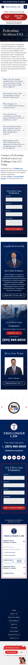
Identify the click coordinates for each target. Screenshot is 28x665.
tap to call (14, 17)
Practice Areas (14, 617)
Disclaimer (14, 631)
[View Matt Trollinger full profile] (14, 251)
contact (9, 176)
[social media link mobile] (5, 457)
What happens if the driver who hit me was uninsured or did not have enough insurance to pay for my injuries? (13, 144)
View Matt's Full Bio (13, 295)
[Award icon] (14, 403)
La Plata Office (8, 573)
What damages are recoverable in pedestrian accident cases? (13, 106)
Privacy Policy (14, 634)
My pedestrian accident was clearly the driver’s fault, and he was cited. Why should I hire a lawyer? (12, 130)
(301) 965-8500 (14, 340)
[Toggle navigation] (25, 7)
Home (14, 610)
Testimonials (14, 620)
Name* (8, 196)
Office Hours (19, 561)
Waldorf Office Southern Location (9, 541)
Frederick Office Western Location (9, 567)
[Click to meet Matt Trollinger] (14, 358)
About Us (14, 614)
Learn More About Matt (13, 383)
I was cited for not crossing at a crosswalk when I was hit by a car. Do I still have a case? (13, 117)
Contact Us (14, 638)
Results (14, 624)
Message (9, 218)
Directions (8, 560)
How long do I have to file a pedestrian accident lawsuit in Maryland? (12, 95)
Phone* (8, 203)
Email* (8, 211)
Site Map (14, 627)
